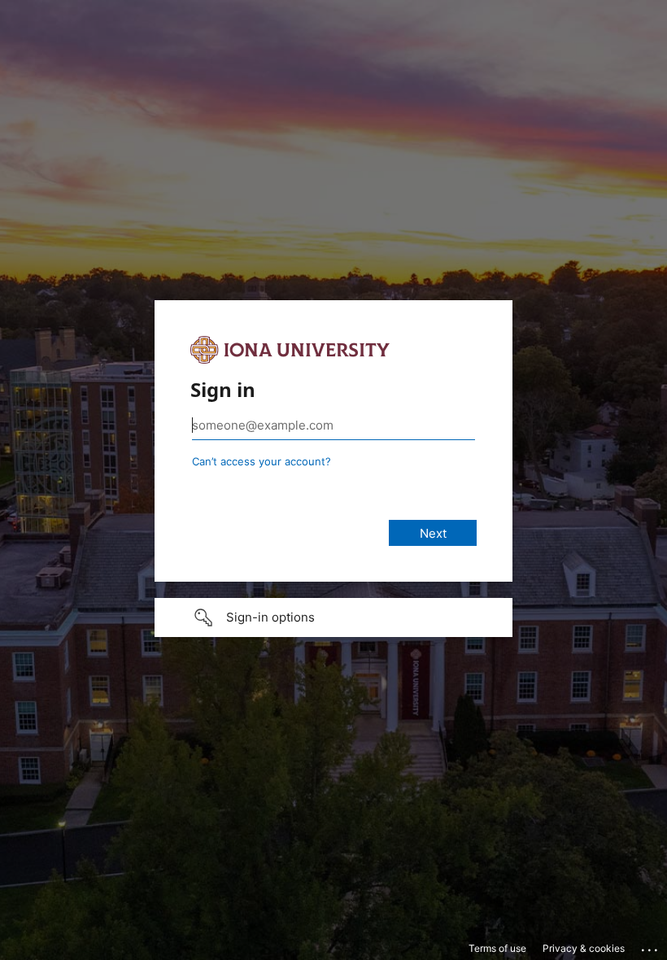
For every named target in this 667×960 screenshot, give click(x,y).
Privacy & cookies (584, 948)
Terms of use (497, 948)
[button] (333, 617)
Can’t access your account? (261, 461)
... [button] (650, 946)
